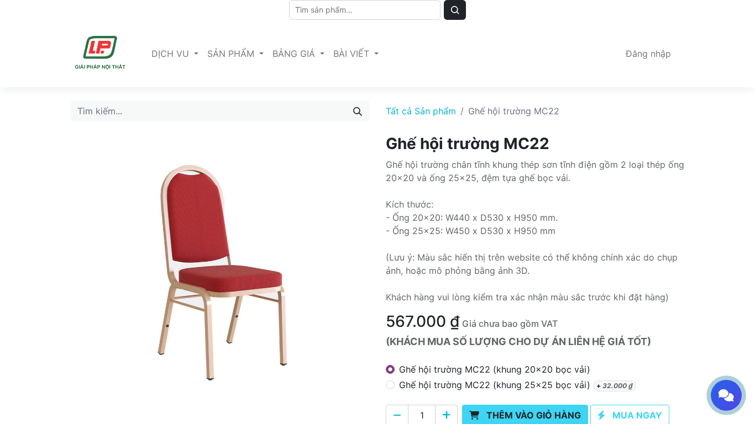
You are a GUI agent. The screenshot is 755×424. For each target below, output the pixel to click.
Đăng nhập (648, 53)
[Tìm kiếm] (357, 110)
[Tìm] (455, 10)
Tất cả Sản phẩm (421, 110)
